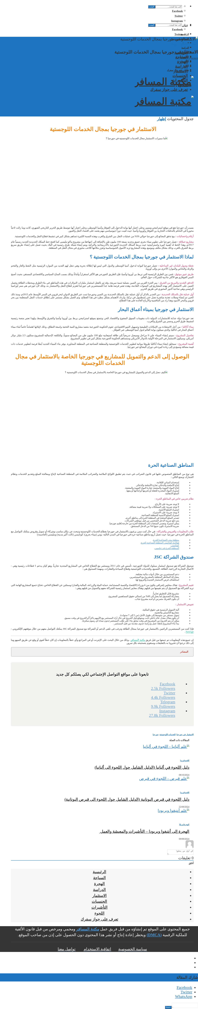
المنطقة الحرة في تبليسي (167, 548)
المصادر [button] (184, 651)
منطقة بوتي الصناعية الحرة (166, 540)
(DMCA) (154, 935)
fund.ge (190, 631)
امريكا (181, 824)
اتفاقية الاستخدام (97, 949)
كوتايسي (175, 545)
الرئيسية (99, 872)
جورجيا (156, 735)
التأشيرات (180, 80)
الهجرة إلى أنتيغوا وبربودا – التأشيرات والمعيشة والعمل (144, 831)
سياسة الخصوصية (132, 949)
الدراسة (185, 47)
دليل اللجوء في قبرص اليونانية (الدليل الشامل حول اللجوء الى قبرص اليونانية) (127, 799)
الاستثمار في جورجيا (185, 735)
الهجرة (182, 62)
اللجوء (183, 85)
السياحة (181, 57)
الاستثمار (181, 71)
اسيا (194, 44)
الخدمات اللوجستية (168, 735)
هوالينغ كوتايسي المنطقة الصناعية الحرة (160, 542)
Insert (168, 1007)
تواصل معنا (67, 949)
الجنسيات (180, 75)
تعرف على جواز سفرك (169, 89)
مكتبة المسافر (138, 640)
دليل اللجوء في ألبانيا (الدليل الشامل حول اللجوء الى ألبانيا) (142, 767)
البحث (151, 7)
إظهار (161, 119)
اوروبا (174, 44)
